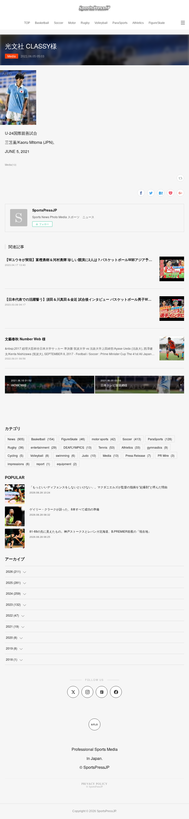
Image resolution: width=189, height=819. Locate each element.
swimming (65, 455)
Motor (72, 23)
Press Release (138, 455)
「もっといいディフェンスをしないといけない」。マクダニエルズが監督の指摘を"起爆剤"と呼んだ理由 (98, 487)
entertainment (44, 447)
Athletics (138, 23)
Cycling (15, 455)
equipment (67, 464)
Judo (89, 455)
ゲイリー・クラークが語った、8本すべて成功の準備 (64, 509)
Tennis (106, 447)
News (16, 439)
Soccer (58, 23)
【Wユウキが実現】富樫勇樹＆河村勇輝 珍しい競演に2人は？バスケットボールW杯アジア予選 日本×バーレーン (92, 259)
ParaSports (119, 23)
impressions (19, 464)
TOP (27, 23)
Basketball (42, 23)
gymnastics (157, 447)
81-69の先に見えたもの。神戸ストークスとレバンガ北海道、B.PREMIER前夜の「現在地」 (90, 531)
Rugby (85, 23)
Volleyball (101, 23)
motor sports (104, 439)
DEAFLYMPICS (77, 447)
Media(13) (10, 164)
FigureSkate (157, 23)
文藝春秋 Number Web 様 (25, 338)
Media (11, 56)
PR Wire (166, 455)
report (43, 464)
